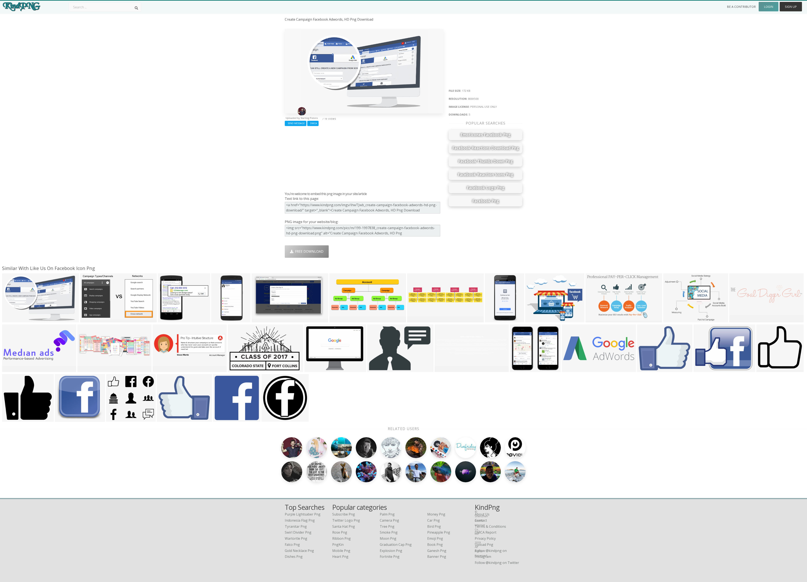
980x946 (764, 369)
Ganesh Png (436, 550)
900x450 (533, 320)
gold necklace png (299, 550)
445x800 (219, 320)
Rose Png (339, 532)
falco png (292, 544)
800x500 (10, 320)
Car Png (433, 520)
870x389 (569, 369)
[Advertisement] (364, 157)
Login (768, 7)
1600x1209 (703, 369)
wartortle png (296, 538)
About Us (482, 514)
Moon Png (388, 538)
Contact (481, 520)
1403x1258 (64, 419)
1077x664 (88, 320)
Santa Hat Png (343, 526)
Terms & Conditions (490, 526)
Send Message (295, 123)
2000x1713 (646, 369)
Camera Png (389, 520)
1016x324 (86, 369)
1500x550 (161, 369)
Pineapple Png (438, 532)
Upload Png (484, 544)
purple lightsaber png (302, 514)
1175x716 (594, 320)
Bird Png (434, 526)
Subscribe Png (343, 514)
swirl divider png (298, 532)
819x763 (517, 369)
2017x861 (10, 369)
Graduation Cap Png (396, 544)
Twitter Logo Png (346, 520)
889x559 (235, 369)
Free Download (308, 251)
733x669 (10, 419)
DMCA (313, 123)
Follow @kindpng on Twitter (497, 562)
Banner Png (436, 556)
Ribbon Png (341, 538)
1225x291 (415, 320)
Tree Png (387, 526)
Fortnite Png (390, 556)
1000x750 (221, 419)
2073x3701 (494, 320)
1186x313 (443, 369)
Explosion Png (391, 550)
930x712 (312, 369)
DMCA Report (485, 532)
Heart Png (340, 556)
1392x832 (260, 320)
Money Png (436, 514)
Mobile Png (341, 550)
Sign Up (791, 7)
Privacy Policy (485, 538)
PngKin (338, 544)
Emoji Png (435, 538)
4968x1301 (738, 320)
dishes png (294, 556)
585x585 (269, 419)
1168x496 (338, 320)
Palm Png (387, 514)
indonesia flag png (300, 520)
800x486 (165, 320)
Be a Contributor (741, 7)
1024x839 (672, 320)
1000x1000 (376, 369)
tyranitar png (296, 526)
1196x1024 (166, 419)
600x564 (114, 419)
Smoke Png (389, 532)
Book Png (435, 544)
